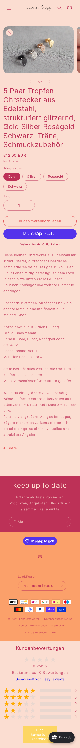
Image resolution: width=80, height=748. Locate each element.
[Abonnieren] (66, 522)
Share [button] (12, 448)
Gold (12, 176)
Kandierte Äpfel (29, 618)
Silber (32, 176)
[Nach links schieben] (30, 81)
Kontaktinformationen (33, 625)
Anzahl (8, 196)
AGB (54, 632)
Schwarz (15, 186)
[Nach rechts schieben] (50, 81)
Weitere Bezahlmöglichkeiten (40, 244)
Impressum (58, 625)
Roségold (55, 176)
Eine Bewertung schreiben (40, 734)
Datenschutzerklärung (58, 618)
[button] (9, 8)
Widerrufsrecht (37, 632)
